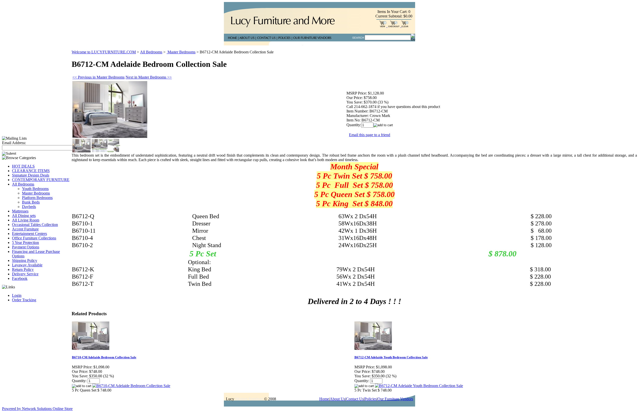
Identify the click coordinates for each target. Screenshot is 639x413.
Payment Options (25, 247)
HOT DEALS (23, 166)
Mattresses (20, 211)
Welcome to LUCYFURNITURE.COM (104, 52)
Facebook (19, 278)
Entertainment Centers (29, 233)
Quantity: (353, 125)
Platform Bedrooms (37, 198)
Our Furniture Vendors (395, 399)
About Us (337, 399)
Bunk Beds (31, 202)
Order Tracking (24, 300)
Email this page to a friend (369, 135)
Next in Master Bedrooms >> (149, 77)
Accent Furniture (25, 229)
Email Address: (14, 143)
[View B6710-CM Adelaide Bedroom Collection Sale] (131, 386)
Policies (370, 399)
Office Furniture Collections (34, 238)
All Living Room (25, 220)
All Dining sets (24, 215)
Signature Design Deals (30, 175)
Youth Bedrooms (35, 189)
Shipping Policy (24, 260)
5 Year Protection (25, 242)
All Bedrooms (23, 184)
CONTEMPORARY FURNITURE (40, 180)
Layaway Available (27, 265)
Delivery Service (25, 274)
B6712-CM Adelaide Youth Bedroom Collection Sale (391, 357)
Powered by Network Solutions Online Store (37, 409)
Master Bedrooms (36, 193)
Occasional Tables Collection (35, 224)
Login (16, 295)
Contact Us (355, 399)
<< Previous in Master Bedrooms (98, 77)
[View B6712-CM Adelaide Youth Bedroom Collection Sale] (419, 386)
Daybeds (29, 207)
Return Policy (23, 269)
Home (324, 399)
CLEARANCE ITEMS (31, 171)
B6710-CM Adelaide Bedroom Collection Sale (104, 357)
